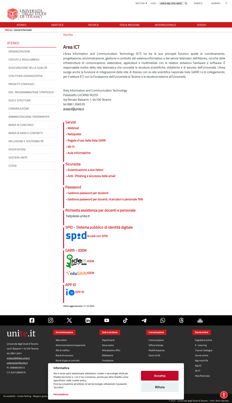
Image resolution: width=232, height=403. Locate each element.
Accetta (159, 375)
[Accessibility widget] (224, 395)
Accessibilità (9, 396)
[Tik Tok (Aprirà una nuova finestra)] (125, 320)
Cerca (153, 3)
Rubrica (198, 3)
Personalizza (60, 394)
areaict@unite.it (73, 108)
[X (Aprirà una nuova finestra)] (69, 320)
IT (226, 3)
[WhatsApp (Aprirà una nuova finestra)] (162, 320)
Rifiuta (160, 387)
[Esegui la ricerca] (186, 3)
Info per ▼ (141, 3)
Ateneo (8, 30)
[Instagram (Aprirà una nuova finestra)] (50, 320)
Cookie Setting (24, 396)
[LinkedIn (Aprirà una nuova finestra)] (88, 320)
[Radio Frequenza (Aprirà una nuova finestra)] (200, 320)
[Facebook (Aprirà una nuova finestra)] (31, 320)
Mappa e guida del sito (44, 396)
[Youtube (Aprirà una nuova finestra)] (106, 320)
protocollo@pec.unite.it (18, 358)
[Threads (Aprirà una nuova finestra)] (181, 320)
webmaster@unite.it (17, 363)
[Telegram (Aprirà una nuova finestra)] (144, 320)
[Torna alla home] (27, 14)
